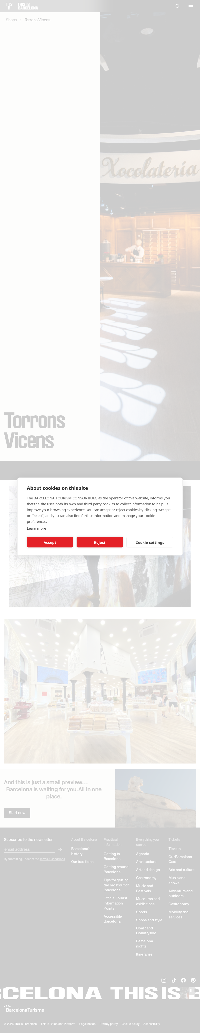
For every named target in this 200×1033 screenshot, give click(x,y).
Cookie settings (150, 542)
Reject (100, 542)
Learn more (36, 528)
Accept (50, 542)
